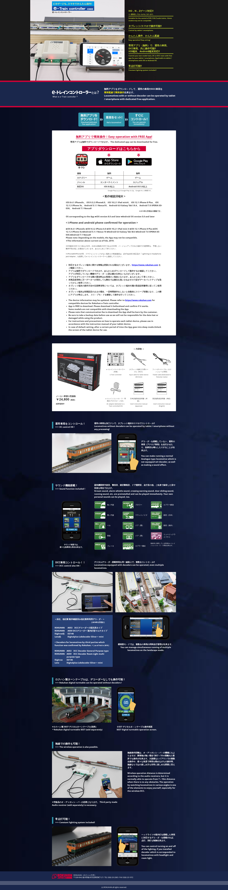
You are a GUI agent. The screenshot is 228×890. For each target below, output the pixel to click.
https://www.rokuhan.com (145, 265)
